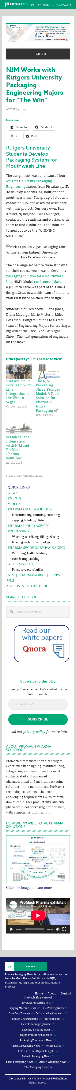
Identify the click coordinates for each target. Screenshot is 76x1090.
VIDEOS (14, 504)
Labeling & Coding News (36, 1029)
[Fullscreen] (64, 929)
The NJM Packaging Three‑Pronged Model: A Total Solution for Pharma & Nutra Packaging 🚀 (48, 396)
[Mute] (58, 929)
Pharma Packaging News (38, 32)
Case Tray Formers (19, 1013)
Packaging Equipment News (36, 1040)
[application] (38, 916)
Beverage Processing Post (36, 1002)
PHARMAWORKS (32, 575)
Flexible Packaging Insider (36, 1024)
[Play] (12, 929)
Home (39, 993)
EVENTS (14, 498)
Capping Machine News (22, 1008)
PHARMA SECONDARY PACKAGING (36, 547)
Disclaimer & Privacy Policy (25, 1078)
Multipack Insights (43, 1051)
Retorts (22, 1051)
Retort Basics (53, 1045)
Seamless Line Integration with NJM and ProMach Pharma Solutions (18, 447)
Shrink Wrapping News (19, 1061)
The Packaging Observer (38, 1067)
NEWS (13, 493)
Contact (66, 993)
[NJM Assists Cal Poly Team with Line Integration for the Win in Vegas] (19, 371)
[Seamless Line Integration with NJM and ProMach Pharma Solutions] (19, 427)
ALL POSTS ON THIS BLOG (27, 586)
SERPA (55, 575)
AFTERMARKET (20, 564)
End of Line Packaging (25, 1018)
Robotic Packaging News (36, 1056)
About (52, 993)
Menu (41, 54)
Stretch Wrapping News (52, 1061)
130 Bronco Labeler (48, 281)
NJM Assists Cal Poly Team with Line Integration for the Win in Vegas (18, 391)
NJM (11, 575)
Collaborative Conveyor (50, 1013)
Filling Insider (52, 1018)
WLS (10, 580)
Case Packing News (53, 1008)
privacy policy (34, 732)
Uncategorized (33, 475)
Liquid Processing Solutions (36, 1034)
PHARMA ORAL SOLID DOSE (30, 509)
